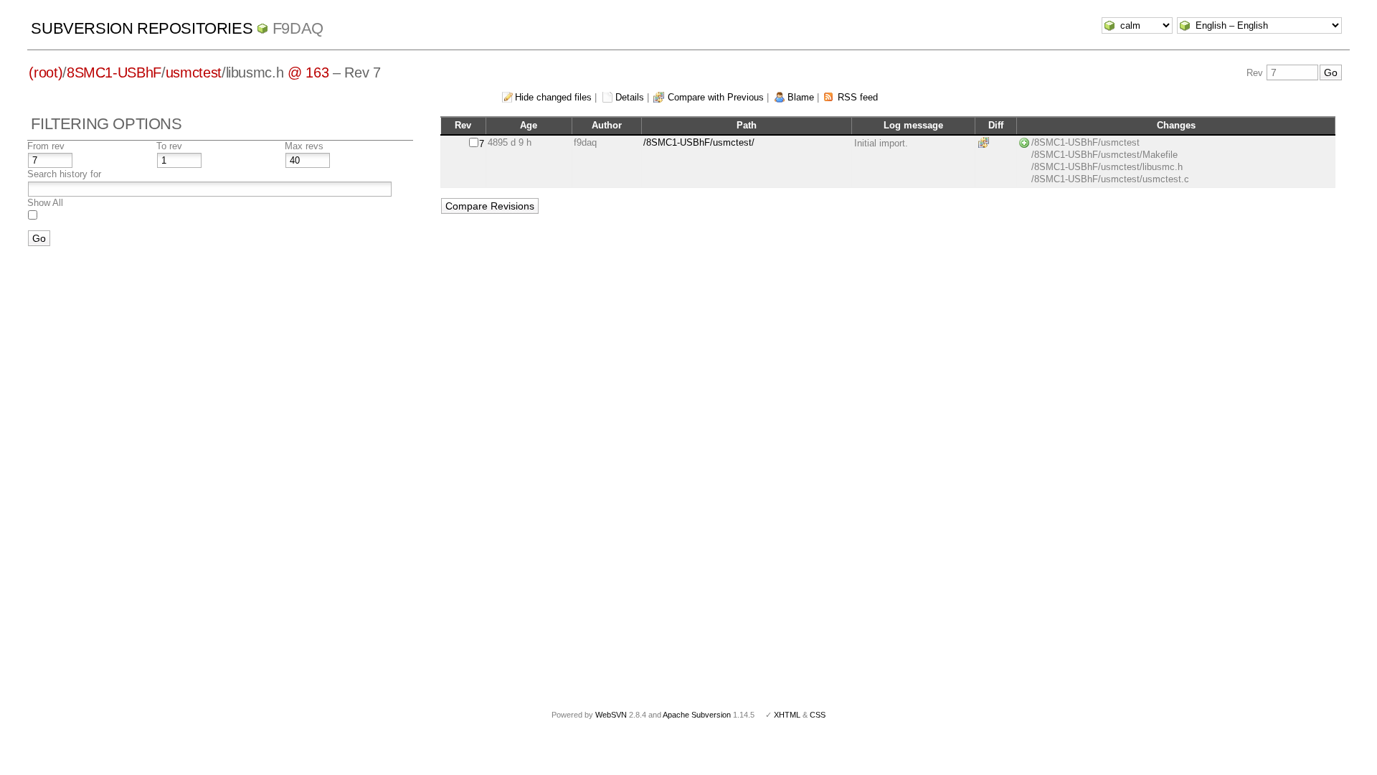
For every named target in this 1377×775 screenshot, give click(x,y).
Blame (800, 97)
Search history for (64, 174)
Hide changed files (553, 97)
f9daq (298, 28)
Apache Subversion (697, 714)
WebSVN (611, 714)
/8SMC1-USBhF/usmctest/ (698, 142)
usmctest (194, 72)
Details (629, 97)
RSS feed (858, 97)
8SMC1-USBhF (114, 72)
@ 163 (308, 72)
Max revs (304, 146)
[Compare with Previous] (986, 142)
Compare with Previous (716, 97)
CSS (817, 714)
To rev (169, 146)
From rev (46, 146)
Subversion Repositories (141, 28)
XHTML (787, 714)
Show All (45, 202)
